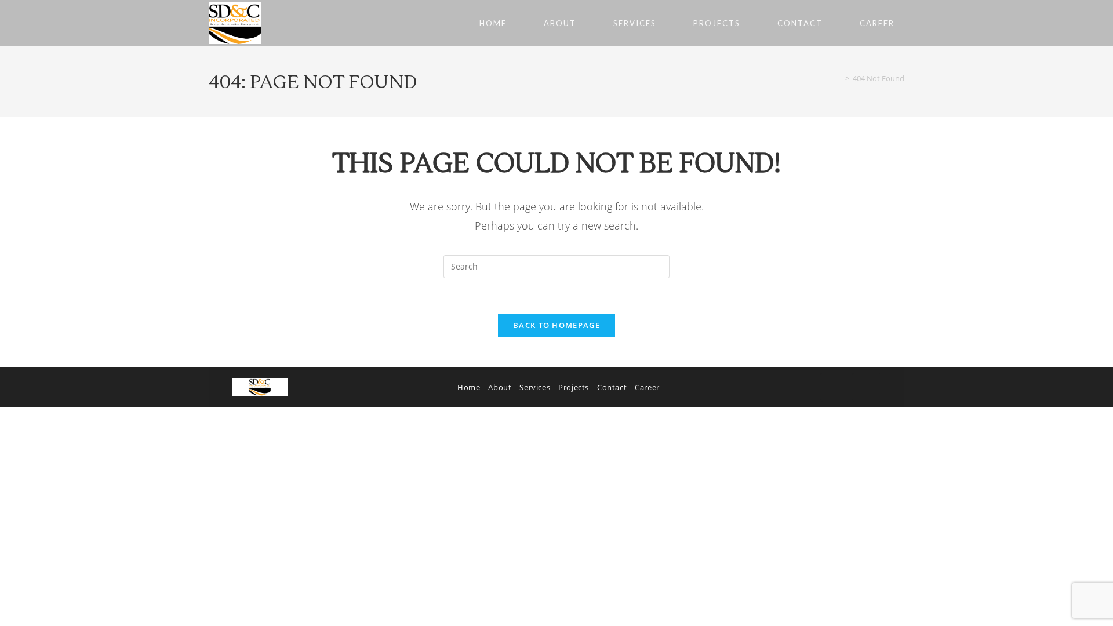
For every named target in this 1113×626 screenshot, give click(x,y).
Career (647, 387)
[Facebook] (834, 387)
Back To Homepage (556, 325)
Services (534, 387)
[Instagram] (866, 387)
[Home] (839, 78)
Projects (573, 387)
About (499, 387)
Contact (612, 387)
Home (468, 387)
